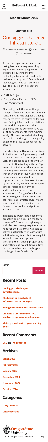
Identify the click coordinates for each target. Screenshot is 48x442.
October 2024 (10, 389)
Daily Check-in (10, 405)
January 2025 (10, 370)
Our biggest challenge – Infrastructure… (24, 40)
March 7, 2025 (39, 49)
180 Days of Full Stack (24, 5)
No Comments (26, 53)
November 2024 (11, 383)
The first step (18, 342)
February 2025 (10, 364)
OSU (5, 342)
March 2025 (9, 358)
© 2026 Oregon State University (18, 436)
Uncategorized (24, 31)
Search (6, 264)
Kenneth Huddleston (18, 49)
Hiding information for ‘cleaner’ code (23, 307)
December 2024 (11, 377)
